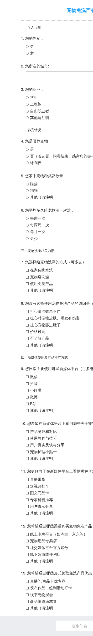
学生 (34, 97)
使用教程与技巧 (43, 438)
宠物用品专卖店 (43, 540)
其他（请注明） (43, 197)
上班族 (35, 104)
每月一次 (37, 231)
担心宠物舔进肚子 (45, 324)
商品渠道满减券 (43, 601)
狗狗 (34, 190)
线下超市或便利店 (45, 554)
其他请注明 (39, 117)
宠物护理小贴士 (43, 451)
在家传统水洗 (41, 270)
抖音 (34, 383)
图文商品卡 (39, 492)
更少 (34, 238)
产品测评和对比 (43, 431)
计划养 (35, 162)
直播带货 (37, 479)
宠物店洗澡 (39, 277)
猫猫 (34, 183)
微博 (34, 396)
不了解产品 (39, 338)
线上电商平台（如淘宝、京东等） (58, 534)
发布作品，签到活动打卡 (51, 587)
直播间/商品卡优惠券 (47, 581)
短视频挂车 (39, 486)
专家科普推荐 (41, 499)
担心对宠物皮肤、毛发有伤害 (55, 318)
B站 (33, 403)
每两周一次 (39, 225)
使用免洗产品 (41, 283)
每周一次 (37, 218)
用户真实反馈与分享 (47, 444)
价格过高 (37, 331)
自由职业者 (39, 111)
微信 (34, 376)
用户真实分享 (41, 506)
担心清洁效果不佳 (45, 311)
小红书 (35, 390)
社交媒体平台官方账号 (49, 547)
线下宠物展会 (41, 594)
